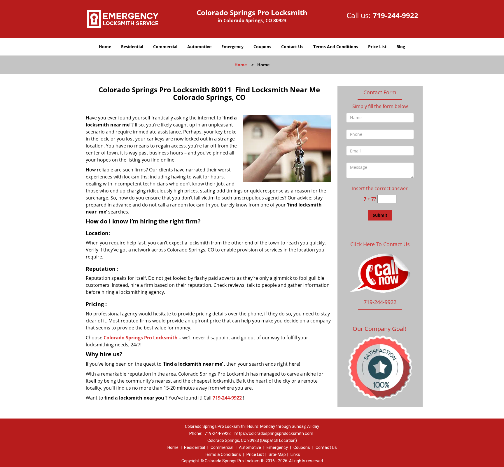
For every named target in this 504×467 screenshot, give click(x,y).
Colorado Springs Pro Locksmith (141, 337)
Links (295, 454)
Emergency (232, 46)
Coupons (262, 46)
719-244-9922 (395, 15)
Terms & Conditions (222, 454)
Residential (132, 46)
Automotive (199, 46)
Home (105, 46)
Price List (377, 46)
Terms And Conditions (335, 46)
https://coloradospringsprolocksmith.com (274, 433)
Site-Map (277, 454)
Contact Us (292, 46)
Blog (400, 46)
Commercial (165, 46)
